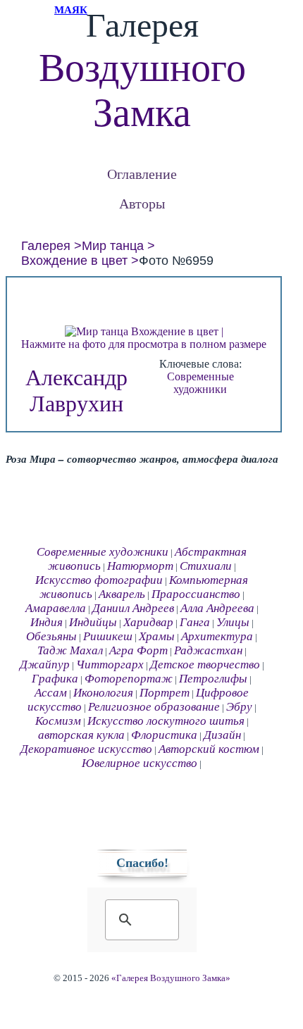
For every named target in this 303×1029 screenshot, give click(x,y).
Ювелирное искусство (139, 763)
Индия (46, 622)
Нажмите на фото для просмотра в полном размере (143, 344)
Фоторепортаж (129, 678)
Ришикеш (107, 636)
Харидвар (148, 622)
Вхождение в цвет (74, 261)
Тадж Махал (70, 650)
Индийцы (93, 622)
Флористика (164, 735)
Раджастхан (208, 650)
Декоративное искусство (86, 749)
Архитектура (217, 636)
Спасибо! (142, 863)
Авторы (142, 203)
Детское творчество (205, 664)
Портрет (165, 692)
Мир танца (113, 246)
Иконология (103, 692)
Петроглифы (213, 678)
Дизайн (222, 735)
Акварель (122, 594)
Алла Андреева (217, 608)
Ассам (51, 692)
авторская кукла (81, 735)
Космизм (58, 721)
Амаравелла (55, 608)
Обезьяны (51, 636)
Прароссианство (196, 594)
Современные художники (200, 382)
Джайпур (45, 664)
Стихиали (206, 566)
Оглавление (142, 173)
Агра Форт (138, 650)
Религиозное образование (154, 706)
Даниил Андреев (133, 608)
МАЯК (70, 9)
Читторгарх (110, 664)
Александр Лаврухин (76, 390)
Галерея (45, 246)
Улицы (232, 622)
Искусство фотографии (99, 580)
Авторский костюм (209, 749)
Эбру (239, 706)
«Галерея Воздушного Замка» (170, 978)
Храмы (157, 636)
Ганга (195, 622)
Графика (55, 678)
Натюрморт (140, 566)
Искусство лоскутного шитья (166, 721)
